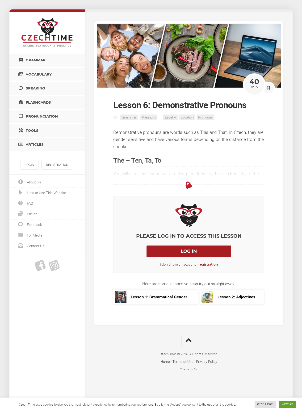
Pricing (31, 214)
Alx (195, 369)
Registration (57, 165)
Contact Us (35, 246)
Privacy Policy (206, 362)
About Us (33, 182)
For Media (34, 235)
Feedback (34, 225)
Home (165, 362)
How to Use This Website (46, 193)
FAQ (29, 203)
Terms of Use (182, 362)
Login (29, 165)
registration (208, 264)
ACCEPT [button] (287, 404)
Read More (265, 404)
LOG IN (189, 251)
